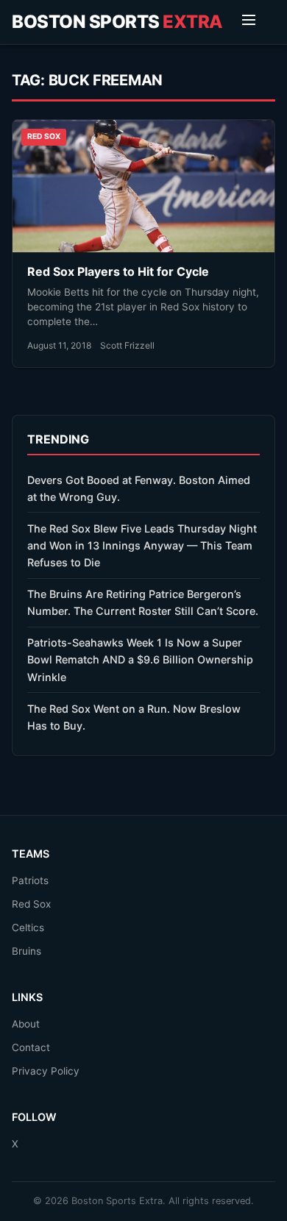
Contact (31, 1047)
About (26, 1024)
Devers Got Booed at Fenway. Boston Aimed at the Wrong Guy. (138, 488)
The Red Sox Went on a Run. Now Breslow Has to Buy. (134, 717)
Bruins (26, 951)
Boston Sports (117, 21)
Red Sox (31, 904)
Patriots (30, 880)
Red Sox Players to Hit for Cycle (118, 271)
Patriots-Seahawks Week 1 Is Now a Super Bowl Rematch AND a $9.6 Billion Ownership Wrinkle (140, 659)
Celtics (28, 927)
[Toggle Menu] (249, 22)
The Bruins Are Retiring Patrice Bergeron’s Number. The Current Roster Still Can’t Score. (142, 602)
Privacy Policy (45, 1071)
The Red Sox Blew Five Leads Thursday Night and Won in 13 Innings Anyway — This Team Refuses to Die (142, 545)
